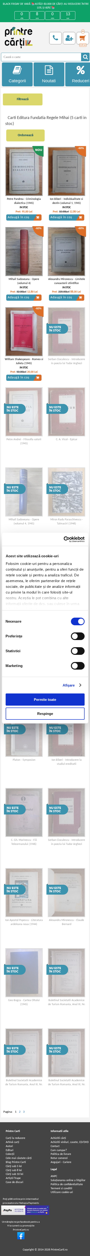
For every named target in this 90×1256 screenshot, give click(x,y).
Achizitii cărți (58, 1138)
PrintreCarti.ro (59, 1249)
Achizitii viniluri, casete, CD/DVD (70, 1142)
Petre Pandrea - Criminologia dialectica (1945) (24, 201)
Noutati (49, 80)
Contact (55, 1146)
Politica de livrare (61, 1154)
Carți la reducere (15, 1138)
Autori (9, 1146)
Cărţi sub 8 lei (14, 1170)
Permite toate (45, 700)
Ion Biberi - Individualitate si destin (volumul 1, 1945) (66, 201)
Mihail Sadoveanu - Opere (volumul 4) (24, 281)
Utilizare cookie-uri (62, 1192)
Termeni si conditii (61, 1188)
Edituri (9, 1150)
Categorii (17, 80)
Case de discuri (14, 1182)
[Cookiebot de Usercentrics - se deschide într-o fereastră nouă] (64, 539)
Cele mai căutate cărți (19, 1158)
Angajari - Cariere (61, 1162)
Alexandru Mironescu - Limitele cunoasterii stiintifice (66, 281)
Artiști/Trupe (13, 1178)
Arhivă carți (12, 1142)
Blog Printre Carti (16, 1162)
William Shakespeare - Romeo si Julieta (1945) (24, 361)
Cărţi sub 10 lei (14, 1174)
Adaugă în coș (18, 217)
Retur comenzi (59, 1158)
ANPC (54, 1176)
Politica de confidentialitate (67, 1184)
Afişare (69, 685)
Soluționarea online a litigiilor (68, 1180)
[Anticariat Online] (20, 1238)
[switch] (77, 636)
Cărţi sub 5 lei (14, 1166)
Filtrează (23, 99)
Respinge (45, 714)
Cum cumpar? (59, 1150)
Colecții (10, 1154)
